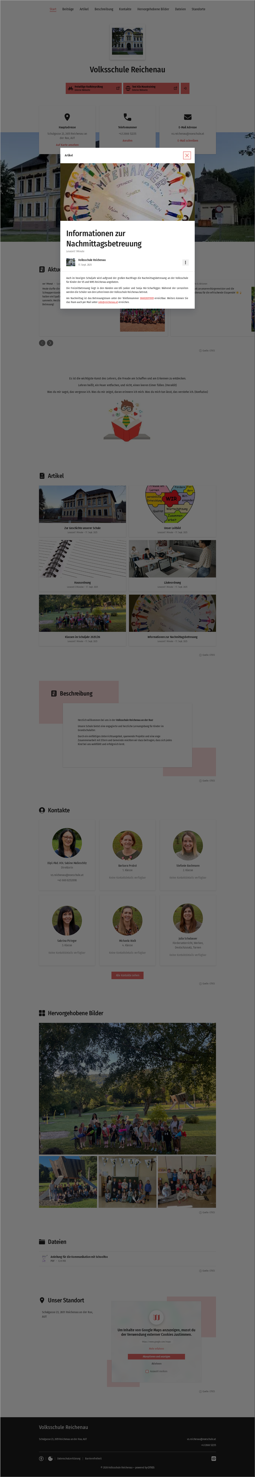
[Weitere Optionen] (185, 262)
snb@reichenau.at (108, 302)
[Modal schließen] (127, 738)
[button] (127, 192)
